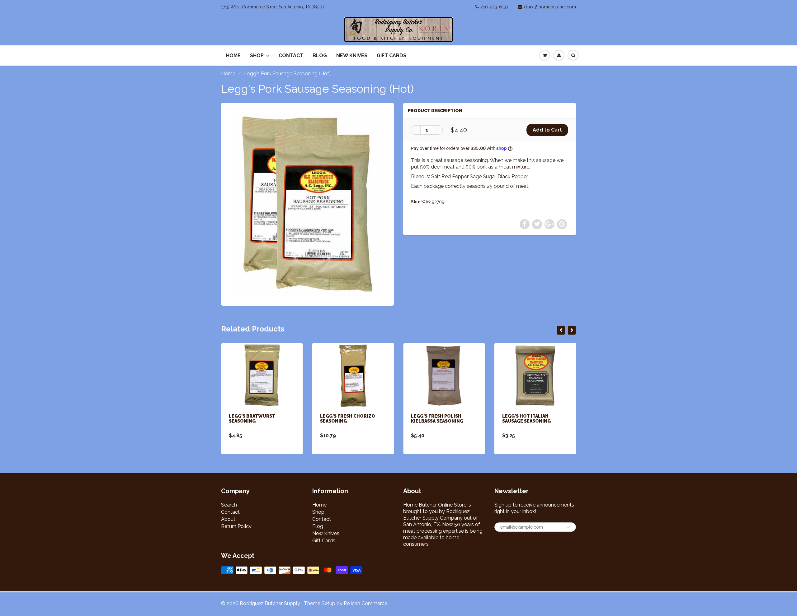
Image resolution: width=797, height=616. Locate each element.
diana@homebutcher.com (550, 6)
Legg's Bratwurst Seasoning (252, 419)
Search (229, 505)
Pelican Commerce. (366, 603)
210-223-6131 (494, 6)
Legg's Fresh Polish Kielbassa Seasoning (437, 419)
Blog (320, 55)
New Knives (351, 55)
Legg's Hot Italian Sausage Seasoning (526, 419)
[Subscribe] (568, 527)
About (228, 519)
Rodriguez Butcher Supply (270, 603)
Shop (257, 55)
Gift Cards (391, 55)
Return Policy (236, 526)
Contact (291, 55)
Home (233, 55)
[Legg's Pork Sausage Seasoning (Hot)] (307, 203)
